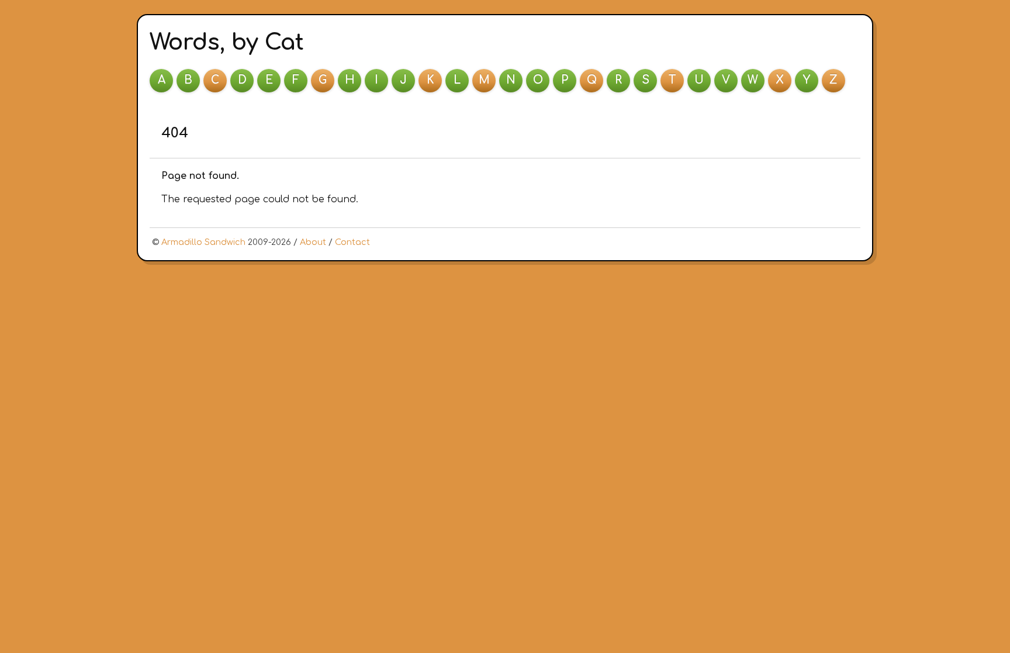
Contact (352, 242)
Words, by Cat (227, 42)
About (313, 242)
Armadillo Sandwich (203, 242)
